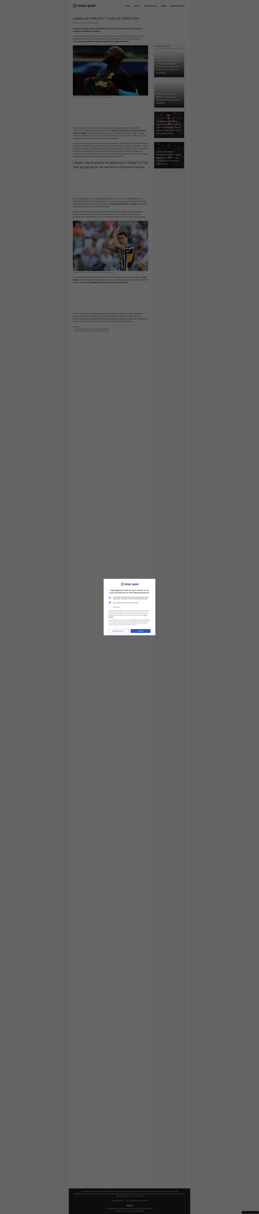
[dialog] (129, 607)
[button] (129, 607)
